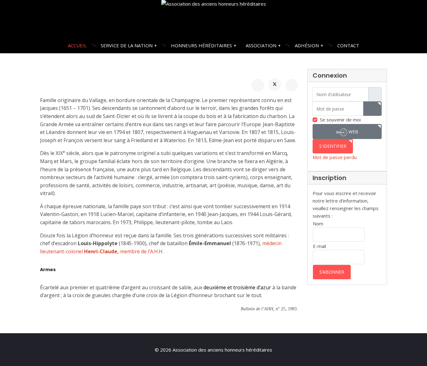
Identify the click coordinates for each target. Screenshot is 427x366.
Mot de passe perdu (335, 157)
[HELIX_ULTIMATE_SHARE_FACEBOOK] (258, 85)
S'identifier (332, 146)
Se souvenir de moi (340, 119)
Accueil (77, 45)
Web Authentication (347, 134)
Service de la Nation (127, 45)
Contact (348, 45)
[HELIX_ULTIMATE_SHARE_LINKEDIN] (291, 85)
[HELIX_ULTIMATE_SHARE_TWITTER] (275, 84)
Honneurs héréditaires (201, 45)
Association (261, 45)
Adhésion (307, 45)
